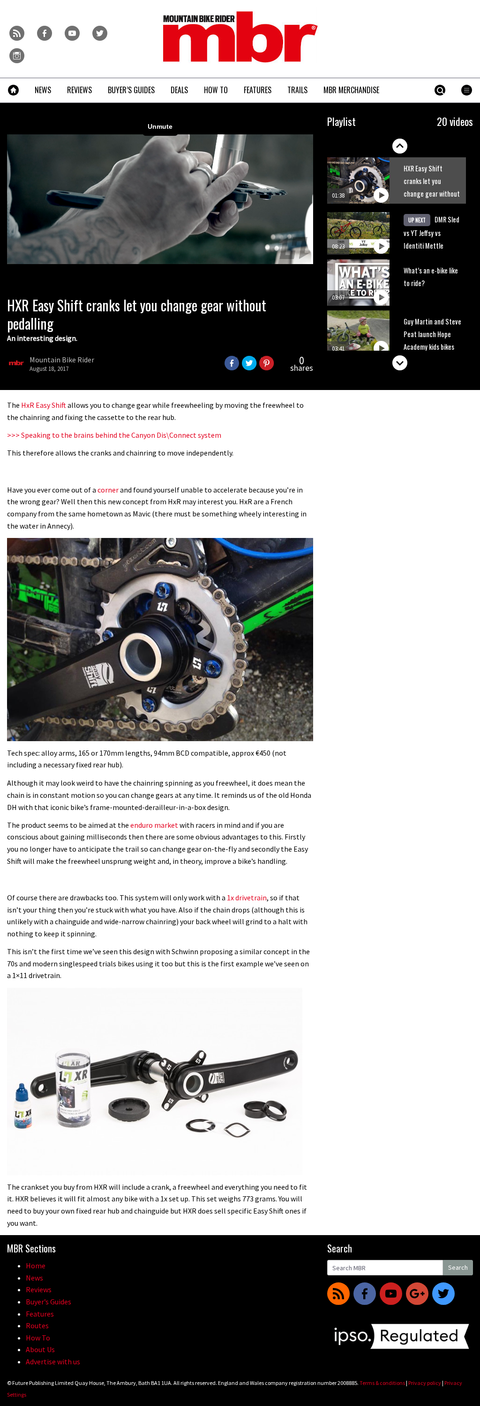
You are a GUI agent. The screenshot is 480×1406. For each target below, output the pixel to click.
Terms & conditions (382, 1382)
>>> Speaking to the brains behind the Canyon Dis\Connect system (114, 435)
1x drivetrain (247, 897)
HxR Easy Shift (43, 405)
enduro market (154, 825)
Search (458, 1267)
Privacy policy (424, 1382)
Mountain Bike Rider (62, 359)
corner (108, 489)
